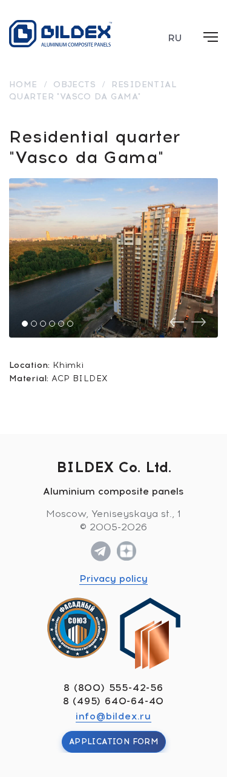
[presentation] (176, 322)
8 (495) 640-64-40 (114, 701)
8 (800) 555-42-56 (113, 687)
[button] (25, 324)
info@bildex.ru (113, 716)
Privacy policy (113, 578)
